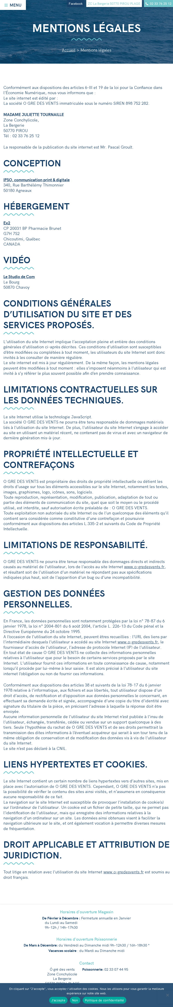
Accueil (68, 50)
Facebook (76, 3)
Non (75, 1000)
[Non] (167, 995)
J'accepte (58, 1000)
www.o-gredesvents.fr (144, 566)
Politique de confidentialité (104, 1000)
